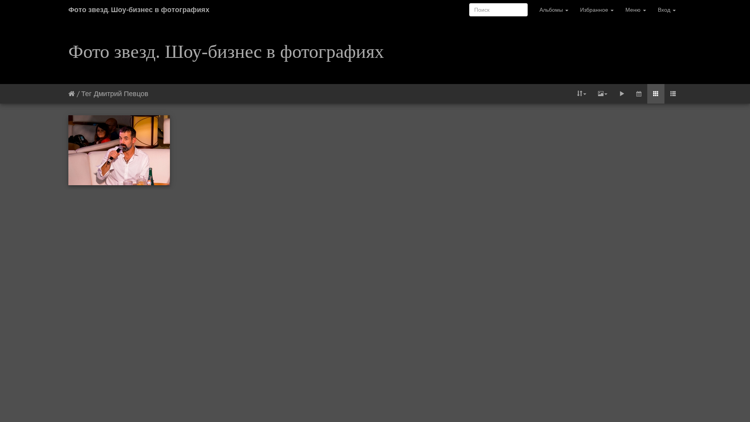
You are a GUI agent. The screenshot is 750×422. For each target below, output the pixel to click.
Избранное (595, 9)
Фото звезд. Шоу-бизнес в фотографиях (138, 9)
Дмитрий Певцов (121, 93)
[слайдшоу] (621, 94)
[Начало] (71, 93)
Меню (633, 9)
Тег (86, 93)
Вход (665, 9)
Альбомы (551, 9)
